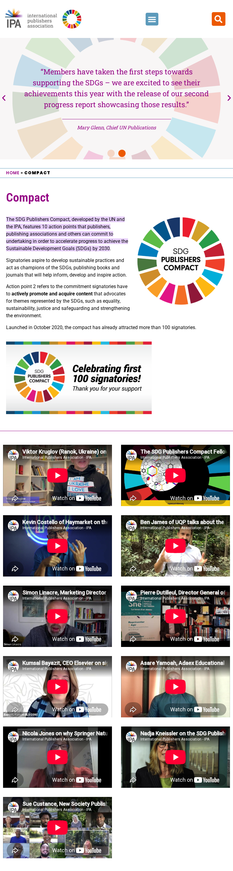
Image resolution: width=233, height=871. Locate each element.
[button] (152, 19)
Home (12, 173)
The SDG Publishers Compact (37, 219)
